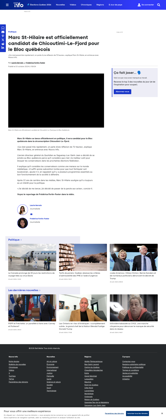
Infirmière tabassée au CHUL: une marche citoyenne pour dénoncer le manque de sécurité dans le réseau (132, 326)
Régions (100, 5)
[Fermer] (162, 413)
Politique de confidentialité (132, 367)
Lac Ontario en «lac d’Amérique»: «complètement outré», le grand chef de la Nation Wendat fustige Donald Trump (82, 326)
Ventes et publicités (130, 373)
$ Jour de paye (115, 5)
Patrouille (50, 376)
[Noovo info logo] (18, 5)
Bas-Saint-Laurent (91, 364)
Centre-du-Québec (92, 367)
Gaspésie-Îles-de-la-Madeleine (96, 402)
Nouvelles (60, 5)
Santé (49, 379)
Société (50, 385)
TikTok (11, 379)
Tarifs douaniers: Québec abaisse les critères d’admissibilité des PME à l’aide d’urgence (79, 274)
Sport (49, 388)
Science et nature (54, 382)
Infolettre (126, 379)
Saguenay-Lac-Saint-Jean (94, 405)
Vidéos (73, 5)
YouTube (12, 376)
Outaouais (88, 396)
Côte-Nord (88, 388)
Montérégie (88, 394)
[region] (83, 413)
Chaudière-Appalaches (93, 370)
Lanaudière (88, 379)
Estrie (86, 373)
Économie (50, 364)
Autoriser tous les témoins (137, 413)
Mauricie (87, 382)
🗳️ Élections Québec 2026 (39, 5)
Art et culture (52, 361)
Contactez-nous (128, 361)
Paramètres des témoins (18, 382)
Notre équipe (14, 361)
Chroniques (86, 5)
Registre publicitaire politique (133, 364)
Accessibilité (127, 376)
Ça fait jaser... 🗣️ (127, 72)
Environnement (52, 367)
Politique (12, 32)
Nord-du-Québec (91, 385)
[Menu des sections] (7, 4)
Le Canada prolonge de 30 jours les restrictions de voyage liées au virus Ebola (31, 274)
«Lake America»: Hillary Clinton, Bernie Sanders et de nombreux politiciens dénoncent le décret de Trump (133, 276)
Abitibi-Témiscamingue (93, 361)
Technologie (51, 391)
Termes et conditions (130, 370)
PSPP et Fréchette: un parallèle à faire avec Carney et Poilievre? (31, 325)
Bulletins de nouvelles (17, 364)
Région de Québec (91, 399)
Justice (49, 373)
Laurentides (89, 391)
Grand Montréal (90, 376)
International (52, 370)
